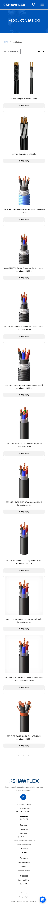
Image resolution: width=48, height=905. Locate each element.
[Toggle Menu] (42, 5)
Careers (24, 852)
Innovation (24, 833)
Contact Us (24, 884)
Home (5, 42)
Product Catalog (24, 862)
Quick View (24, 105)
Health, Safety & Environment (24, 841)
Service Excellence (24, 844)
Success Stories (24, 870)
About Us (24, 829)
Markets (24, 866)
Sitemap (24, 893)
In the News (24, 848)
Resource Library (24, 880)
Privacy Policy (24, 897)
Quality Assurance (24, 837)
